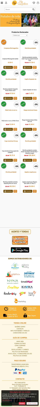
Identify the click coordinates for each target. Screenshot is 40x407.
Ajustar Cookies (32, 403)
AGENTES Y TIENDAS (20, 232)
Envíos (20, 347)
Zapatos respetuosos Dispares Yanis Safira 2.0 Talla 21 (29, 182)
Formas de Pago (20, 343)
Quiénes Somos (20, 326)
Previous (2, 20)
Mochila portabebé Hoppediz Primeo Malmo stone (10, 89)
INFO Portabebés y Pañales (20, 331)
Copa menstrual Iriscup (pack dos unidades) (10, 151)
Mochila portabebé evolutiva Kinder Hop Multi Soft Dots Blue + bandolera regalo (29, 151)
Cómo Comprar (20, 345)
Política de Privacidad (20, 351)
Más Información (7, 400)
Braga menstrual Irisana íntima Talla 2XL (29, 120)
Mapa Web (20, 341)
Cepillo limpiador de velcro (30, 90)
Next (38, 20)
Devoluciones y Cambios (20, 349)
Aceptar (22, 403)
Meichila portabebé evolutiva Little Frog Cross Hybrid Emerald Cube (30, 58)
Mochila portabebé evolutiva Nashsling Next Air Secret (10, 182)
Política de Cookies (20, 355)
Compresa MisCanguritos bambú (10, 59)
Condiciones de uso (20, 333)
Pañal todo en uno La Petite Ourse (10, 121)
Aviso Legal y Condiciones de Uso (20, 353)
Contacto (20, 329)
